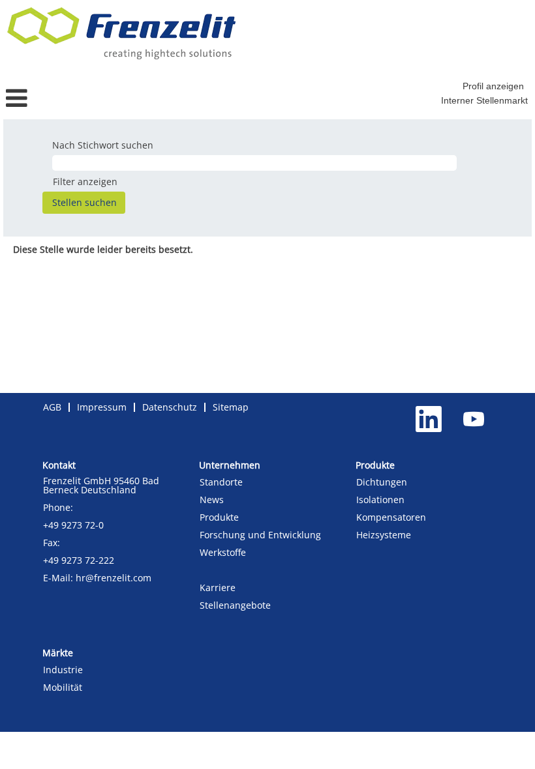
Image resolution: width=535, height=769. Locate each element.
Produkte (219, 517)
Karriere (218, 588)
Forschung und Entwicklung (260, 535)
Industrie (63, 670)
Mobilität (62, 687)
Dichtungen (381, 482)
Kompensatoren (391, 517)
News (212, 500)
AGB (52, 407)
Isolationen (380, 500)
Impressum (102, 407)
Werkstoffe (223, 552)
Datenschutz (169, 407)
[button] (89, 98)
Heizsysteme (383, 535)
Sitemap (231, 407)
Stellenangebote (235, 605)
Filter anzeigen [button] (85, 181)
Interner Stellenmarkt (484, 100)
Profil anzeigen (493, 86)
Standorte (221, 482)
